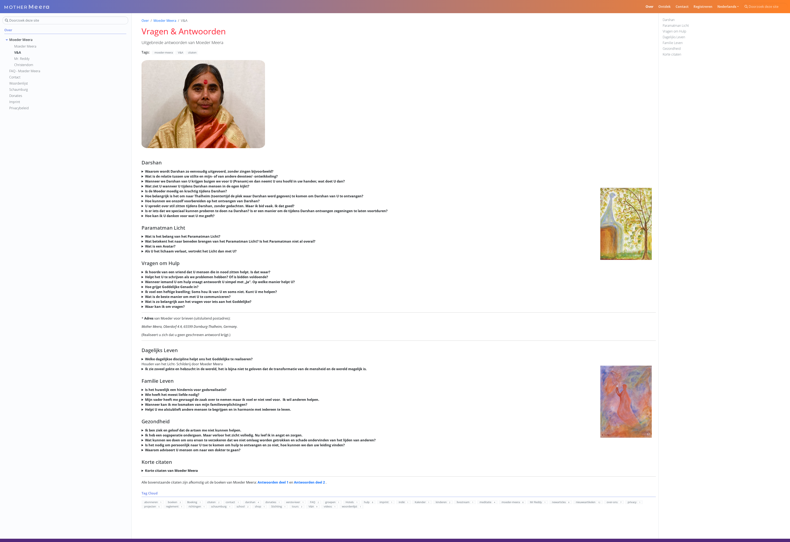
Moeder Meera (164, 20)
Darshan (669, 19)
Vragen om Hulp (674, 31)
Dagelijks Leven (674, 37)
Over (145, 20)
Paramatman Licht (676, 25)
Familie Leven (673, 43)
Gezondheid (672, 48)
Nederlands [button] (726, 6)
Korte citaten (672, 54)
